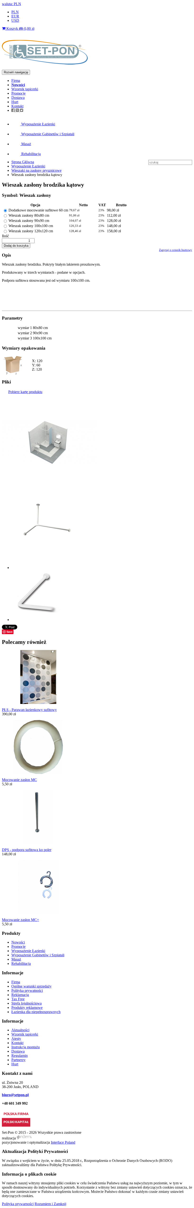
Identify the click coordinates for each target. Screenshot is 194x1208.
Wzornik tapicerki (24, 89)
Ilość (5, 236)
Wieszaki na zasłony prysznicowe (36, 170)
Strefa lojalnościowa (26, 1003)
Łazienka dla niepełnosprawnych (36, 1012)
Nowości (18, 942)
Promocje (18, 93)
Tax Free (18, 999)
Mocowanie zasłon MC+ (20, 920)
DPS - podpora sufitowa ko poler (26, 850)
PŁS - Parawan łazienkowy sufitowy (29, 710)
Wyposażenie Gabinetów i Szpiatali (47, 134)
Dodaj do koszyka (16, 245)
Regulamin (19, 1056)
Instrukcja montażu (25, 1047)
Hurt (14, 102)
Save (10, 631)
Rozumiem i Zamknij (50, 1204)
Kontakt (17, 106)
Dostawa (18, 98)
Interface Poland (63, 1142)
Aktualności (20, 1030)
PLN (15, 12)
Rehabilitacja (30, 154)
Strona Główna (22, 162)
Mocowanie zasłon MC (19, 780)
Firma (15, 81)
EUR (15, 16)
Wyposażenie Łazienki (37, 124)
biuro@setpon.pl (15, 1095)
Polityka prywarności (18, 1204)
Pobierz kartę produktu (25, 392)
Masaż (25, 144)
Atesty (16, 1039)
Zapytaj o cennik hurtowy (175, 250)
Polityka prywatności (27, 990)
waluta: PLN (11, 4)
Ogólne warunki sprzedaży (31, 986)
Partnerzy (18, 1060)
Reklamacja (20, 995)
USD (15, 20)
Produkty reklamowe (27, 1008)
